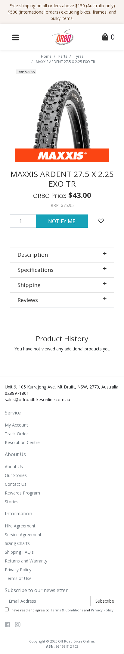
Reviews (27, 300)
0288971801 (17, 393)
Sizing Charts (17, 543)
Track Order (16, 434)
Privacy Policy (18, 569)
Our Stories (16, 475)
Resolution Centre (22, 442)
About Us (14, 466)
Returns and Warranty (26, 561)
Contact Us (15, 484)
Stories (11, 501)
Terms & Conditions (66, 610)
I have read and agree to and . (61, 610)
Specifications (35, 269)
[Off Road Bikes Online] (62, 36)
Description (32, 254)
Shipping (29, 284)
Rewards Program (22, 493)
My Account (16, 425)
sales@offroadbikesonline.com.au (37, 399)
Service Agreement (23, 534)
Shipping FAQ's (19, 552)
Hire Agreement (20, 526)
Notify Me (62, 221)
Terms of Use (18, 578)
